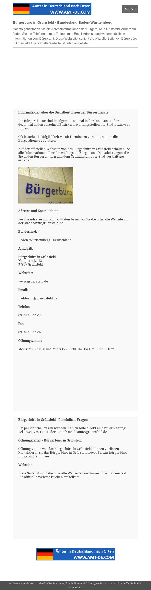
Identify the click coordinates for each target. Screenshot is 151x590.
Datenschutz (75, 587)
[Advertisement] (75, 76)
